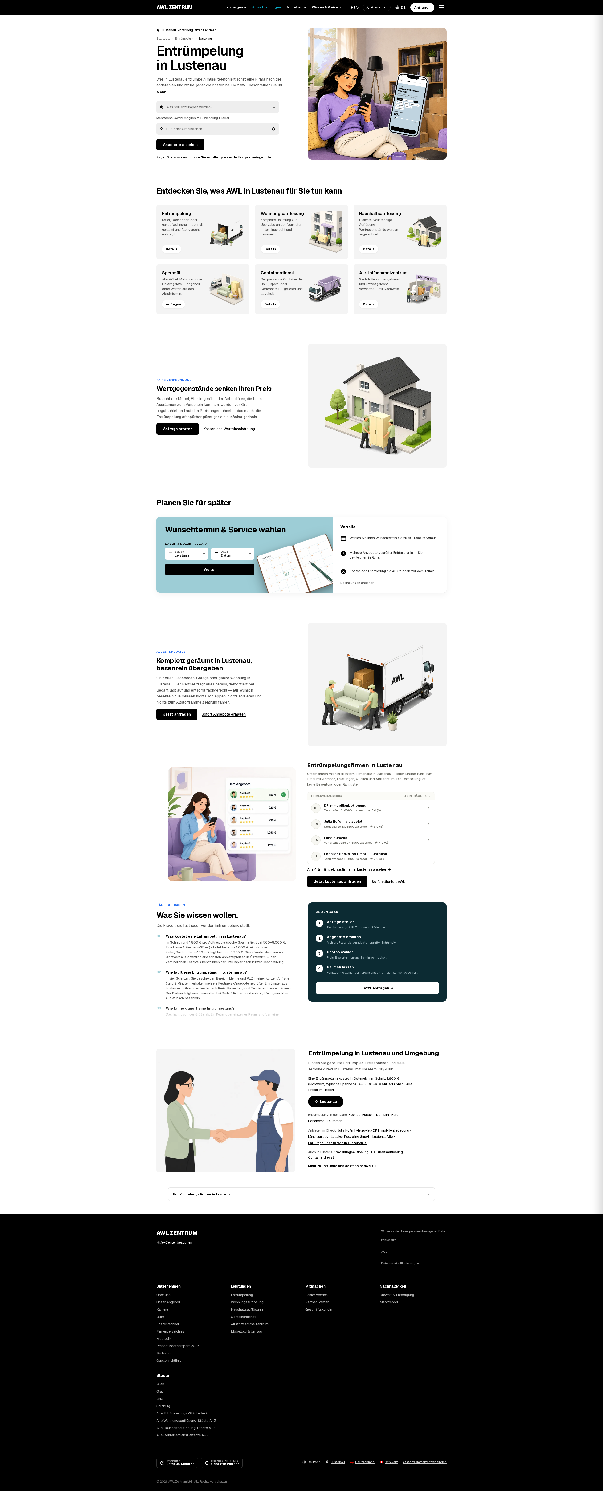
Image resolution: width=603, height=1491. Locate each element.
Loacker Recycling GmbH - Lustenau (359, 1136)
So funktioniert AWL (388, 881)
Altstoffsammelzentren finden (425, 1462)
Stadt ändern (205, 30)
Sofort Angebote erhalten (224, 714)
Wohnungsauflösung (352, 1152)
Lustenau (328, 1101)
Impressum (388, 1240)
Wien (160, 1384)
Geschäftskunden (319, 1309)
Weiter (210, 569)
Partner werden (317, 1302)
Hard (394, 1115)
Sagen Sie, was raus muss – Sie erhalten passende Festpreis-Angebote (213, 157)
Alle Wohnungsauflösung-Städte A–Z (186, 1420)
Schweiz (391, 1462)
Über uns (163, 1294)
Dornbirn (382, 1115)
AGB (384, 1252)
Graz (160, 1391)
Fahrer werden (316, 1294)
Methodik (163, 1338)
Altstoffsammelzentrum (250, 1324)
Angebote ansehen (180, 144)
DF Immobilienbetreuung (391, 1130)
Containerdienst (321, 1157)
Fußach (368, 1115)
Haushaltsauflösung (387, 1152)
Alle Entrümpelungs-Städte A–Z (182, 1413)
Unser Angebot (168, 1302)
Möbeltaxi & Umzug (246, 1331)
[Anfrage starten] (377, 94)
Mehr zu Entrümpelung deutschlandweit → (342, 1166)
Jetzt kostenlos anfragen (337, 881)
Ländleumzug (318, 1136)
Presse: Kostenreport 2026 (178, 1346)
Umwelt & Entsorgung (397, 1294)
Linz (159, 1398)
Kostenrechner (167, 1324)
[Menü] (442, 7)
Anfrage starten (177, 428)
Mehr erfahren (391, 1084)
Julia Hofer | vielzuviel (353, 1130)
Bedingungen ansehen (357, 583)
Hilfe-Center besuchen (174, 1242)
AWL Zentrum (174, 7)
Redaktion (164, 1353)
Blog (160, 1316)
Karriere (162, 1309)
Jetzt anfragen (177, 714)
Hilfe (355, 7)
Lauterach (334, 1121)
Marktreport (389, 1302)
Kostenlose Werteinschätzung (229, 428)
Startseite (163, 38)
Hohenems (316, 1121)
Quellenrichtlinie (168, 1360)
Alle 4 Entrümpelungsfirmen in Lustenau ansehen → (349, 869)
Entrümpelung (184, 38)
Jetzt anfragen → (377, 988)
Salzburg (163, 1406)
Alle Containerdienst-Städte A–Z (182, 1435)
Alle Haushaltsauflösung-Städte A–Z (186, 1428)
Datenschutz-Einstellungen (400, 1263)
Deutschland (365, 1462)
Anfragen (422, 7)
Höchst (354, 1115)
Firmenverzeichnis (170, 1331)
